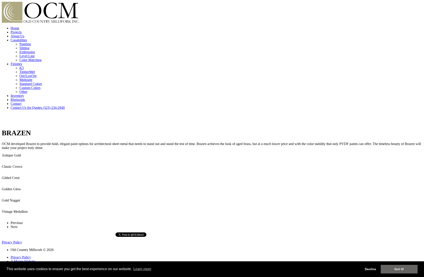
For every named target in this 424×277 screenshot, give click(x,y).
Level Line (27, 56)
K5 (21, 68)
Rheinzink (18, 100)
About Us (17, 36)
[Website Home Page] (40, 21)
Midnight (25, 80)
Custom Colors (29, 88)
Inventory (17, 96)
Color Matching (30, 60)
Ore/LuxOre (28, 76)
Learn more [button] (142, 269)
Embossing (27, 52)
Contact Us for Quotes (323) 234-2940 (38, 107)
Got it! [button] (399, 269)
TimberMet (27, 72)
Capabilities (19, 40)
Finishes (16, 64)
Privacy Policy (12, 242)
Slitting (24, 48)
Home (15, 28)
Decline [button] (370, 269)
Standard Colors (30, 84)
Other (23, 92)
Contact (16, 104)
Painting (25, 44)
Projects (16, 32)
